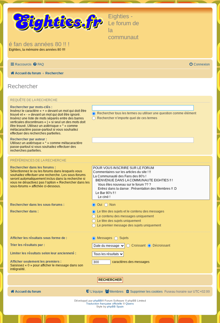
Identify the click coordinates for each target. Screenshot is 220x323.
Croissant (138, 245)
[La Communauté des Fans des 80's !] (151, 176)
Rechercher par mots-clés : (31, 107)
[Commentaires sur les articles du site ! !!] (151, 172)
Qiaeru (130, 303)
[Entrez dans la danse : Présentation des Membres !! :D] (151, 189)
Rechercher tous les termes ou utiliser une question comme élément (146, 113)
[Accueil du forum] (58, 22)
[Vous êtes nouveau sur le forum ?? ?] (151, 185)
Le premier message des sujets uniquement (128, 225)
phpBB (97, 300)
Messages (104, 238)
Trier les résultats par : (27, 245)
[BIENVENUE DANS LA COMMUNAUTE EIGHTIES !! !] (151, 180)
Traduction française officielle (104, 303)
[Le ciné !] (151, 197)
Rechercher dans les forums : (33, 167)
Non (112, 205)
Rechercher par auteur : (28, 139)
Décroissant (161, 245)
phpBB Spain (115, 306)
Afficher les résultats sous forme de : (38, 238)
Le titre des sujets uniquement (118, 221)
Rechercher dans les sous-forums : (37, 205)
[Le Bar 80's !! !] (151, 193)
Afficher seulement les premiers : (35, 261)
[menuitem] (38, 64)
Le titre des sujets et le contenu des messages (130, 211)
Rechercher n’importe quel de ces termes (126, 118)
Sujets (124, 238)
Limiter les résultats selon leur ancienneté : (43, 253)
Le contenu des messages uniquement (125, 216)
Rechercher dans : (24, 211)
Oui (99, 205)
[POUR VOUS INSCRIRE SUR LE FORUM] (151, 168)
